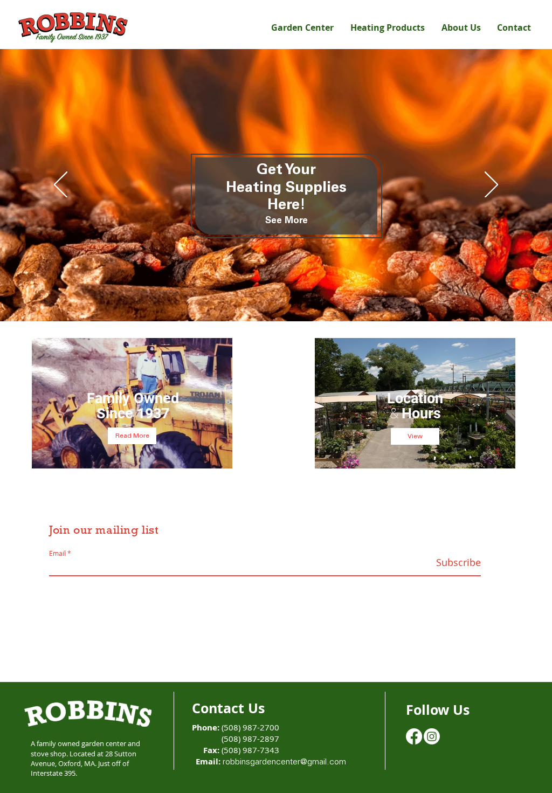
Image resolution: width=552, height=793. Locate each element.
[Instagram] (432, 736)
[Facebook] (414, 736)
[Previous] (60, 185)
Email (57, 553)
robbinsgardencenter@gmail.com (284, 762)
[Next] (491, 185)
